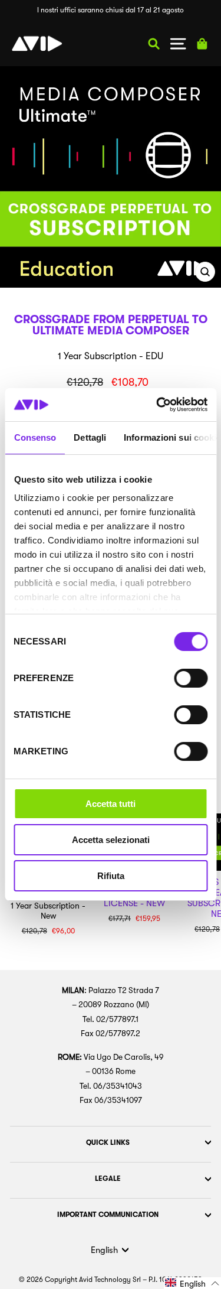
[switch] (190, 678)
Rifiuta (110, 876)
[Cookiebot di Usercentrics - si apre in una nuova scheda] (157, 404)
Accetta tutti (110, 804)
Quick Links (108, 1142)
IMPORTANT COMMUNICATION (108, 1214)
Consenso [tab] (35, 437)
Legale (108, 1178)
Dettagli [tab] (90, 437)
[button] (192, 1283)
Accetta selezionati (111, 840)
